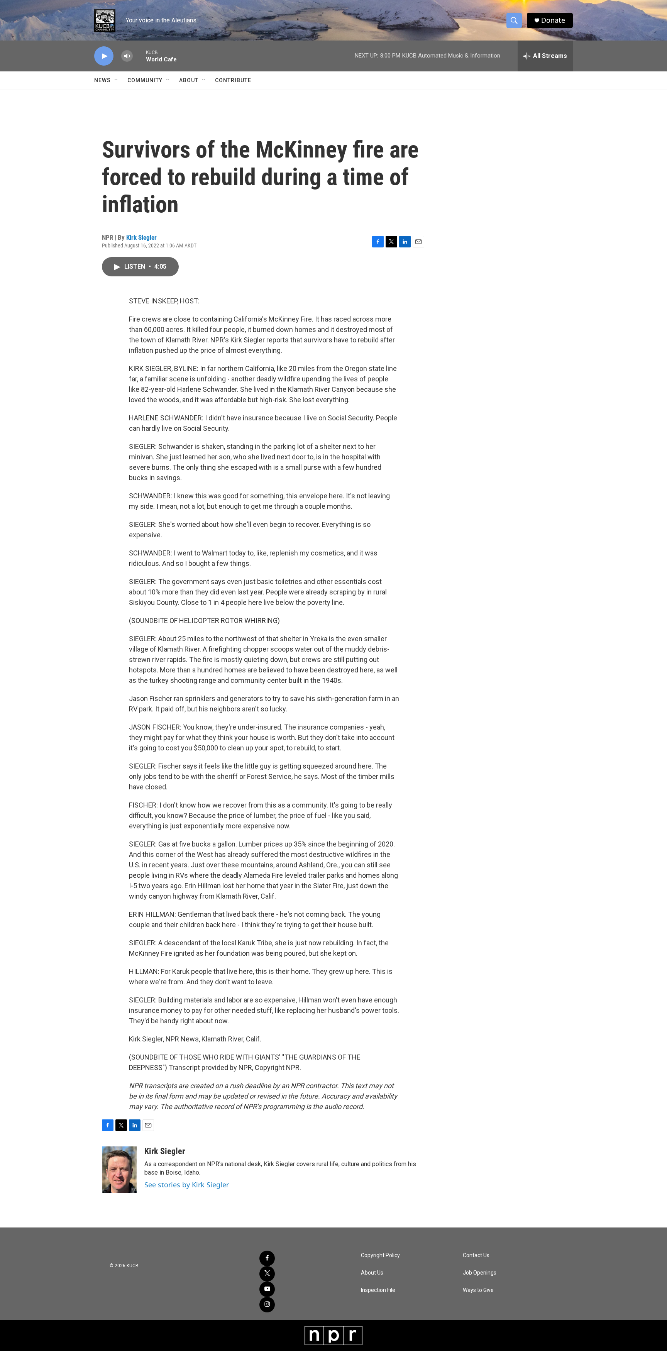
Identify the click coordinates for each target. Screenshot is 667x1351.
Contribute (233, 80)
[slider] (139, 56)
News (102, 80)
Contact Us (476, 1255)
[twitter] (267, 1274)
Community (145, 80)
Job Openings (479, 1273)
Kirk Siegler (141, 237)
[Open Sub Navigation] (116, 80)
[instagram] (267, 1304)
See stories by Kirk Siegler (186, 1184)
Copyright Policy (380, 1255)
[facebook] (267, 1258)
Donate (553, 20)
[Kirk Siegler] (119, 1169)
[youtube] (267, 1289)
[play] (104, 56)
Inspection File (378, 1290)
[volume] (127, 56)
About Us (372, 1273)
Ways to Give (478, 1290)
